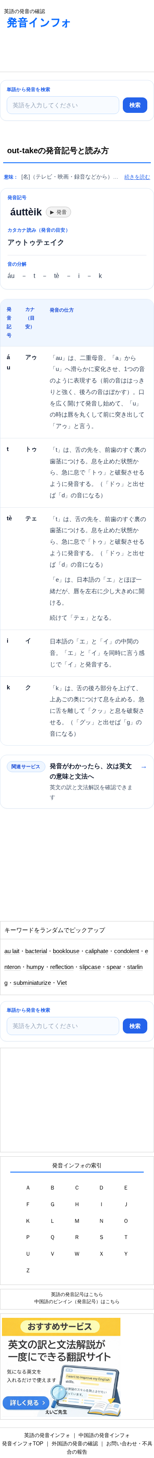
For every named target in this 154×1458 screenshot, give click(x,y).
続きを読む (137, 177)
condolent (126, 951)
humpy (35, 967)
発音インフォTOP (22, 1444)
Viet (62, 983)
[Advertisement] (63, 52)
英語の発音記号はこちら (77, 1294)
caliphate (96, 951)
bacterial (36, 951)
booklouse (66, 951)
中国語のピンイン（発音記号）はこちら (77, 1301)
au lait (11, 951)
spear (114, 967)
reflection (61, 967)
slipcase (90, 967)
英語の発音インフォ (47, 1435)
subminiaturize (32, 983)
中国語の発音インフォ (104, 1435)
